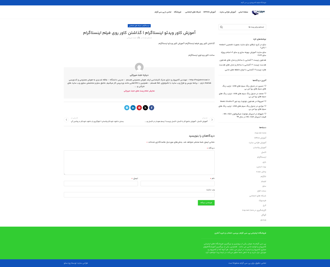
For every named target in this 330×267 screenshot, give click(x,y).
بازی (264, 162)
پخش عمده (261, 171)
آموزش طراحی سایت (257, 142)
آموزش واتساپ (259, 147)
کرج (264, 205)
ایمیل (134, 178)
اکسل (263, 152)
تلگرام (263, 176)
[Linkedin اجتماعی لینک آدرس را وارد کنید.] (133, 107)
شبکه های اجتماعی (135, 26)
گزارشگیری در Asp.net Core (254, 210)
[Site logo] (258, 12)
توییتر (263, 181)
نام (212, 178)
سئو (264, 186)
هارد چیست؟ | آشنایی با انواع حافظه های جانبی (245, 69)
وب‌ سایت (210, 189)
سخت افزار (261, 191)
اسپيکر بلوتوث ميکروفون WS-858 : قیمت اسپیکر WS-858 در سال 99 (244, 115)
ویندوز (263, 220)
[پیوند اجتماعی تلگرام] (126, 107)
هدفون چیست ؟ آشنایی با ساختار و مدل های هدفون (243, 60)
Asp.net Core (260, 133)
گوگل (263, 215)
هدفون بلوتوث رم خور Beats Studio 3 (237, 101)
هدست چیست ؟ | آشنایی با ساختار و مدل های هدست (242, 65)
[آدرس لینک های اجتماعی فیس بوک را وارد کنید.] (151, 107)
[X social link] (145, 107)
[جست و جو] (221, 27)
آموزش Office (260, 138)
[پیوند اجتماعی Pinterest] (139, 107)
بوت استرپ (261, 166)
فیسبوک (262, 200)
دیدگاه (211, 148)
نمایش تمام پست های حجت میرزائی (139, 91)
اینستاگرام (145, 26)
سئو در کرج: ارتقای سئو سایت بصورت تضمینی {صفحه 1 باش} (242, 46)
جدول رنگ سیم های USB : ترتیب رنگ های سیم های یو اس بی (244, 87)
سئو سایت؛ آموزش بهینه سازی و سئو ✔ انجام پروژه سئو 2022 (243, 54)
